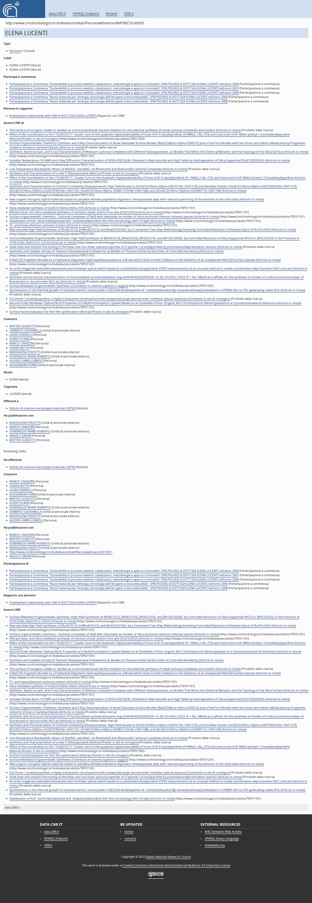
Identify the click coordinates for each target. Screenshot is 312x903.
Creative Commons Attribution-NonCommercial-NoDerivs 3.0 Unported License (176, 865)
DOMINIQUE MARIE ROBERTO (29, 356)
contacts (130, 838)
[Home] (22, 9)
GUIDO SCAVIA (19, 339)
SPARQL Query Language (222, 838)
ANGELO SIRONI (20, 436)
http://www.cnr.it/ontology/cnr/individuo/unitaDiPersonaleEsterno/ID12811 (60, 552)
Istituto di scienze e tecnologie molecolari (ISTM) (42, 408)
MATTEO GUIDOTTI (22, 326)
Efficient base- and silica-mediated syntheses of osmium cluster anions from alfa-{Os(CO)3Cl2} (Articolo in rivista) (86, 212)
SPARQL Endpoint (86, 13)
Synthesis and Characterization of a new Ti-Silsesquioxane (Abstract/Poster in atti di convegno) (74, 173)
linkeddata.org (215, 845)
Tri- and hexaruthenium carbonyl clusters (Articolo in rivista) (50, 225)
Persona (15, 51)
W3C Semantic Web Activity (223, 832)
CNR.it (129, 13)
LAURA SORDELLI (20, 335)
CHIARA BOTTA (19, 348)
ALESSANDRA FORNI (23, 365)
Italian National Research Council (168, 857)
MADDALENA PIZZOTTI (24, 352)
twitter (129, 832)
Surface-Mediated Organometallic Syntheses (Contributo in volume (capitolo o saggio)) (68, 286)
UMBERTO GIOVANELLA (25, 330)
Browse (111, 13)
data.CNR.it (57, 13)
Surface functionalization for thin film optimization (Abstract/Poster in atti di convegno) (69, 312)
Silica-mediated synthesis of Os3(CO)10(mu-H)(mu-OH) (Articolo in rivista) (59, 208)
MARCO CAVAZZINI (22, 343)
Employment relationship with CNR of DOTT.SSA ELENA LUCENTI (53, 116)
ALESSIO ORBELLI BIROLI (26, 361)
